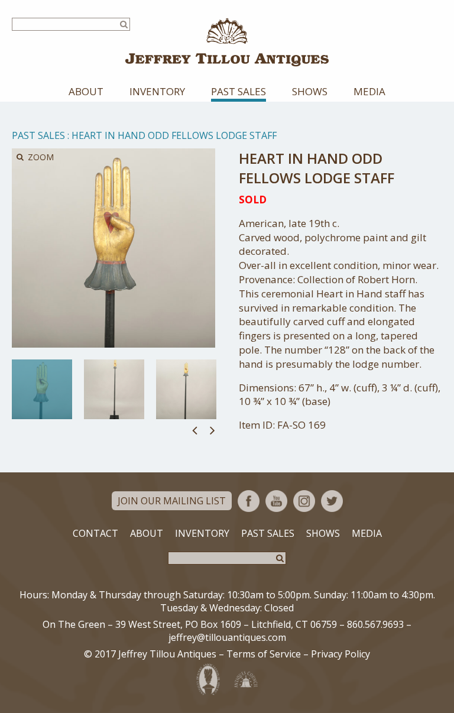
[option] (42, 389)
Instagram (304, 501)
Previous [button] (194, 430)
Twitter (332, 501)
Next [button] (212, 430)
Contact (95, 533)
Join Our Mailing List (172, 500)
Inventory (157, 91)
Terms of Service (263, 653)
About (86, 91)
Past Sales (238, 91)
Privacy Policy (340, 653)
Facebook (249, 501)
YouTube (276, 501)
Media (369, 91)
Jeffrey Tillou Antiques (227, 42)
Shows (309, 91)
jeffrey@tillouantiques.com (227, 637)
